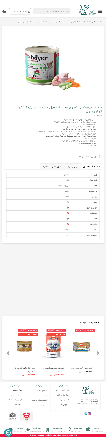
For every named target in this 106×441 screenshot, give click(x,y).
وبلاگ (45, 395)
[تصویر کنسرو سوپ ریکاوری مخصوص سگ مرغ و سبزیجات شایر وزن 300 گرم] (53, 64)
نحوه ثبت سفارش (62, 390)
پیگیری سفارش (16, 395)
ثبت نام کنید (17, 11)
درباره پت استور (41, 390)
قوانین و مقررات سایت (40, 400)
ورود (24, 11)
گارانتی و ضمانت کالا (15, 400)
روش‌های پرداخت (63, 395)
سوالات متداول (17, 390)
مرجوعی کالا (65, 405)
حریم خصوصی (42, 405)
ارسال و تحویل (64, 400)
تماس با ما (18, 404)
